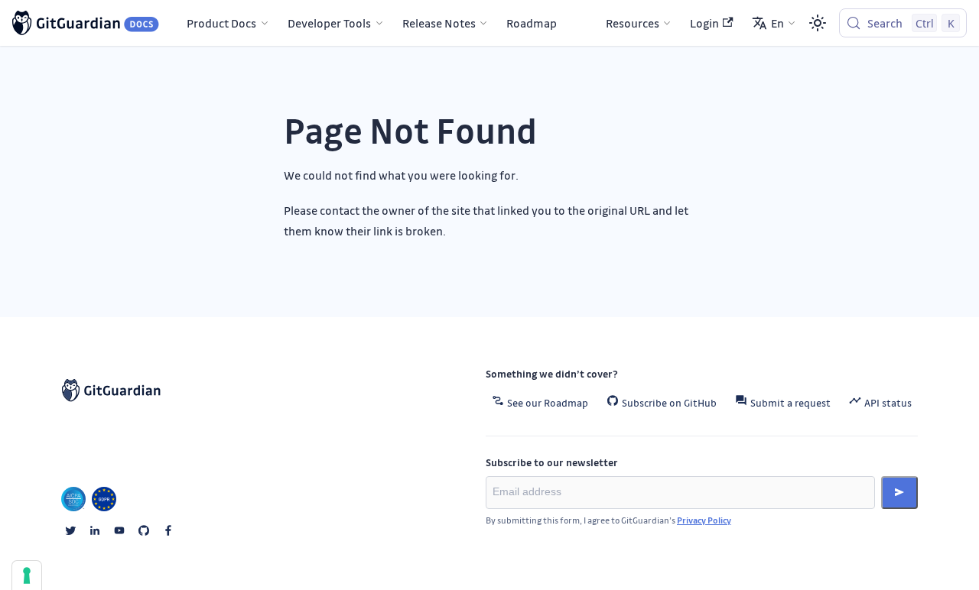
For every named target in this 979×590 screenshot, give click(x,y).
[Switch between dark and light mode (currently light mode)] (817, 23)
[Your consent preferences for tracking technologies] (26, 575)
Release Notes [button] (439, 23)
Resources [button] (632, 23)
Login (704, 23)
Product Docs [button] (221, 23)
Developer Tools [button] (329, 23)
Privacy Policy (704, 520)
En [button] (777, 23)
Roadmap (531, 23)
